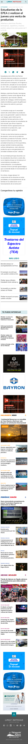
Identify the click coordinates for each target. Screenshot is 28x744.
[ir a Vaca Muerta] (9, 415)
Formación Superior (7, 508)
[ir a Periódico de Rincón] (9, 497)
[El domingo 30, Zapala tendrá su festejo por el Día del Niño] (21, 617)
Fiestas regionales (5, 639)
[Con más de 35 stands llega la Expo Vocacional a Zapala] (21, 628)
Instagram (7, 726)
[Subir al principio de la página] (14, 714)
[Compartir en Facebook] (6, 72)
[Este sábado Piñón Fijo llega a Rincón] (21, 563)
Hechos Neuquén (6, 586)
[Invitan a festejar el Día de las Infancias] (21, 344)
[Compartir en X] (9, 72)
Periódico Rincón (5, 527)
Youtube (17, 726)
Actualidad (4, 7)
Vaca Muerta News (5, 445)
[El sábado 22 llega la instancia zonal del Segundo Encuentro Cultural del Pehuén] (21, 605)
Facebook (4, 726)
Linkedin (11, 726)
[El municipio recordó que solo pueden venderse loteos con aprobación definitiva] (23, 271)
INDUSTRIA (3, 483)
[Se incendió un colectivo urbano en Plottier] (23, 287)
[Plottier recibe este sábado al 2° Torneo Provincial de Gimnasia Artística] (21, 335)
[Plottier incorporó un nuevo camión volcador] (23, 295)
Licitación (5, 426)
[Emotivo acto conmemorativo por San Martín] (21, 527)
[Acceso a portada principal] (14, 2)
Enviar (22, 72)
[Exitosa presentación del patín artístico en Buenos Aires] (21, 325)
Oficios (2, 550)
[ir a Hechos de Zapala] (9, 575)
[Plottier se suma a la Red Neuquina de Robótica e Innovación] (21, 316)
